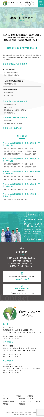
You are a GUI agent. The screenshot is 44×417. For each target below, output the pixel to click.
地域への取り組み (8, 401)
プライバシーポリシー (34, 401)
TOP (4, 396)
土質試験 (22, 401)
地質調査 (22, 399)
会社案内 (5, 399)
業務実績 (5, 404)
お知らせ (30, 399)
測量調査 (22, 404)
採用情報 (30, 396)
